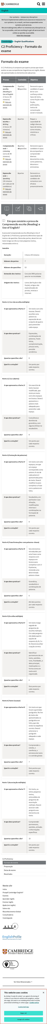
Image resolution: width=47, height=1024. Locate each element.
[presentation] (6, 209)
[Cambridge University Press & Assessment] (18, 959)
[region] (23, 1006)
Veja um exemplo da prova (7, 104)
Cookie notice (34, 1003)
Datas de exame (10, 870)
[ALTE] (10, 933)
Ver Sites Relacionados (22, 982)
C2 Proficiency (7, 859)
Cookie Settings (23, 1007)
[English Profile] (12, 944)
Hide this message (23, 35)
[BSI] (10, 973)
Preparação (8, 866)
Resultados (8, 874)
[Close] (43, 992)
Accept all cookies (23, 1019)
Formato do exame (11, 862)
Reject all (23, 1013)
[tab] (6, 209)
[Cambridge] (10, 4)
